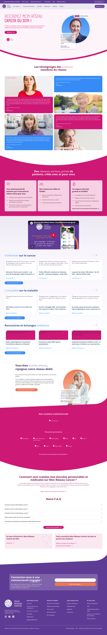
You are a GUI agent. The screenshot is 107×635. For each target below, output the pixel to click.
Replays (61, 6)
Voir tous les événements (14, 353)
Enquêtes (55, 6)
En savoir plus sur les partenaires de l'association (52, 454)
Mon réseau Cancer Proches (25, 390)
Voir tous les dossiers (13, 283)
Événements (47, 6)
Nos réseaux (16, 6)
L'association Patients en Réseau (11, 1)
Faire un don (25, 1)
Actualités (39, 6)
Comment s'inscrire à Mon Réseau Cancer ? (16, 513)
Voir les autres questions (52, 527)
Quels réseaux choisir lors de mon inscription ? (17, 517)
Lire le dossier (10, 278)
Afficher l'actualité (11, 313)
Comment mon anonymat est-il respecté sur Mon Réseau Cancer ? (23, 521)
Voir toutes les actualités (14, 318)
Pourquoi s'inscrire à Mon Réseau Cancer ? (16, 505)
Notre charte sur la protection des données (53, 491)
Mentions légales (70, 628)
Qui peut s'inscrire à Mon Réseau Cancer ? (16, 509)
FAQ (54, 1)
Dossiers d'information (29, 6)
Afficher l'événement (11, 348)
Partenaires (47, 1)
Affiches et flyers (61, 1)
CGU (77, 628)
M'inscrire (10, 32)
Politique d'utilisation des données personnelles (90, 628)
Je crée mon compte (74, 584)
